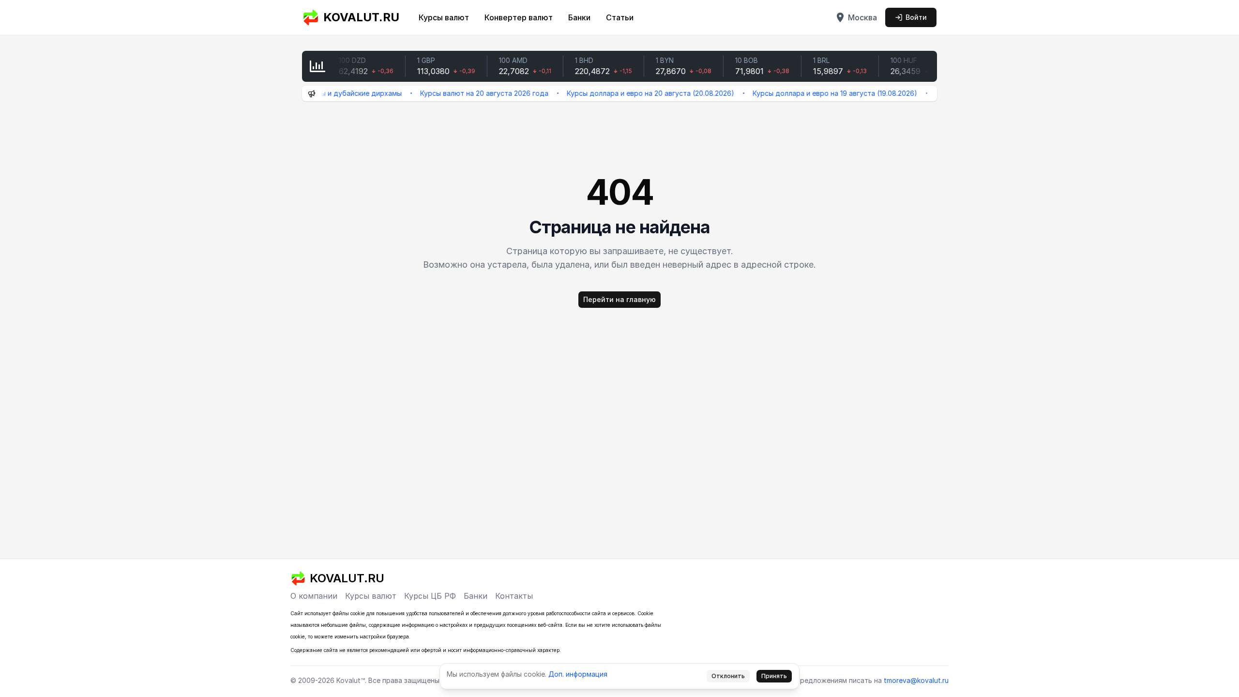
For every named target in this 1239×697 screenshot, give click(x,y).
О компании (313, 596)
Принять (774, 676)
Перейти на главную (619, 299)
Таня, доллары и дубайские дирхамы (323, 93)
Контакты (514, 596)
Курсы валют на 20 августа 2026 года (469, 93)
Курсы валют (444, 17)
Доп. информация (577, 674)
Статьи (620, 17)
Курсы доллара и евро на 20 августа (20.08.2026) (635, 93)
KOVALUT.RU (361, 17)
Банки (579, 17)
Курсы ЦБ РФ (430, 596)
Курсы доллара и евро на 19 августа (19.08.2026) (819, 93)
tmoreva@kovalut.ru (916, 680)
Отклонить (728, 676)
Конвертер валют (518, 17)
